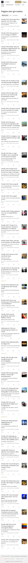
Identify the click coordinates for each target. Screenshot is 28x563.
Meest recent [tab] (5, 15)
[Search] (25, 15)
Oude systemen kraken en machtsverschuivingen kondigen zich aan (10, 454)
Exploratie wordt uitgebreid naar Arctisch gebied (9, 23)
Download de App (20, 558)
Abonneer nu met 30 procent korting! (10, 345)
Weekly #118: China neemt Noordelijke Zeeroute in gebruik (9, 63)
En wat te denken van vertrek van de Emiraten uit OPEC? (10, 272)
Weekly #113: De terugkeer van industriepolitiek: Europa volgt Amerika (10, 137)
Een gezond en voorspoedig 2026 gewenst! (9, 542)
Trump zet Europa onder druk (8, 515)
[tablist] (9, 15)
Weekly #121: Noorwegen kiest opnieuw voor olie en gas (10, 20)
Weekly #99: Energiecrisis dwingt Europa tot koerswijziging (9, 359)
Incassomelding (23, 556)
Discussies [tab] (15, 15)
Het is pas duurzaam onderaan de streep (9, 426)
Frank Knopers (10, 26)
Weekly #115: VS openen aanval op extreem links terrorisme (10, 109)
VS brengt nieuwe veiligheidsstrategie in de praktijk (10, 530)
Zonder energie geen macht (8, 305)
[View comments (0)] (8, 29)
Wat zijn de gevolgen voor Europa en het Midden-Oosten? (10, 394)
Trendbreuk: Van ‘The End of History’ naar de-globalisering (10, 244)
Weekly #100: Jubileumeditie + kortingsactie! (10, 343)
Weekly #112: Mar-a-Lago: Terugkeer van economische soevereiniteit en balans (9, 154)
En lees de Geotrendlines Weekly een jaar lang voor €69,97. (10, 334)
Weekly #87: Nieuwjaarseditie (10, 540)
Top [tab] (10, 15)
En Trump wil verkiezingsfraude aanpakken (9, 112)
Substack (7, 561)
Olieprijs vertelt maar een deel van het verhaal (9, 99)
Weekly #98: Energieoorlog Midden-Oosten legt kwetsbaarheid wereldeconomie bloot (9, 374)
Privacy (12, 556)
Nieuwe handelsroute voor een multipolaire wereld (8, 68)
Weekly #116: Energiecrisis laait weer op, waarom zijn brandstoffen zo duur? (9, 94)
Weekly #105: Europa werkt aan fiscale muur (9, 255)
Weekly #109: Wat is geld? (9, 196)
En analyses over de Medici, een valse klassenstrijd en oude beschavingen (10, 174)
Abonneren (18, 2)
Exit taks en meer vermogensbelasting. (6, 258)
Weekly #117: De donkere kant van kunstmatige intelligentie (10, 81)
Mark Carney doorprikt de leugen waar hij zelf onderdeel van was (9, 501)
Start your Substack (10, 558)
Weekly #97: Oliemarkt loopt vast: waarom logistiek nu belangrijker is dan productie (10, 390)
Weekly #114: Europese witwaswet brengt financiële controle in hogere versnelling (10, 123)
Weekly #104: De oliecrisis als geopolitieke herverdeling (10, 268)
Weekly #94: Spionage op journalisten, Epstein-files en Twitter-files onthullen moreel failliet (10, 437)
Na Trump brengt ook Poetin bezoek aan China (10, 231)
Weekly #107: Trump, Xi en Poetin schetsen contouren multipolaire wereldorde (9, 226)
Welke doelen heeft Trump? (8, 319)
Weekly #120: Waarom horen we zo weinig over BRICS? (10, 34)
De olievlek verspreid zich (7, 441)
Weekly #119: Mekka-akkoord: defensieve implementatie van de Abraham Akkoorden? (10, 48)
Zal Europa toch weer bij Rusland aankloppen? (9, 378)
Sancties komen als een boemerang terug (10, 290)
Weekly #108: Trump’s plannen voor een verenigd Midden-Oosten (10, 212)
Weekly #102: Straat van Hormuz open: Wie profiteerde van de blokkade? (10, 301)
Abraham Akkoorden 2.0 (7, 216)
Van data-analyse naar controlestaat (10, 84)
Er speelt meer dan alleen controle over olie (9, 408)
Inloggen (24, 2)
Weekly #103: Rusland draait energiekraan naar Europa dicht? (10, 286)
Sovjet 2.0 (3, 469)
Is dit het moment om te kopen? (9, 486)
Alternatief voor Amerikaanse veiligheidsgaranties (8, 52)
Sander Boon (17, 396)
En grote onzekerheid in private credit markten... (10, 363)
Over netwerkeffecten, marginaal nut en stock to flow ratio (10, 186)
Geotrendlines (7, 336)
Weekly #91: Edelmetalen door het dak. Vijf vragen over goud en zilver (10, 482)
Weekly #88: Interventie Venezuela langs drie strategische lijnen (8, 526)
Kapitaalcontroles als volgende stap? (10, 127)
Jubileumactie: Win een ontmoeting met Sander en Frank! (9, 329)
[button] (2, 4)
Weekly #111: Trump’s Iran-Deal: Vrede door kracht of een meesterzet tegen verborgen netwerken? (10, 170)
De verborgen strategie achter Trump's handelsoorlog (8, 159)
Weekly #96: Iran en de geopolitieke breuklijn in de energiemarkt (9, 403)
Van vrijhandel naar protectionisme (10, 141)
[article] (14, 24)
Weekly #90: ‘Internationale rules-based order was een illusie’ (9, 496)
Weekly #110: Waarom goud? (9, 184)
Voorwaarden (17, 556)
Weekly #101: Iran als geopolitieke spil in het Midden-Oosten (8, 315)
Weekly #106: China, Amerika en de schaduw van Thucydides (10, 241)
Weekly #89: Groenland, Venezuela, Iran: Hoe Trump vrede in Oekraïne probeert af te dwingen (10, 512)
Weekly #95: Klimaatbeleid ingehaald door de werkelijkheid (9, 422)
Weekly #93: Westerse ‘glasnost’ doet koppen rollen (10, 451)
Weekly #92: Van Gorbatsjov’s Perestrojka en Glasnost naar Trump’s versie (10, 465)
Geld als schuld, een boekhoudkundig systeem (10, 198)
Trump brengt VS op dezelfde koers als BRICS (10, 37)
